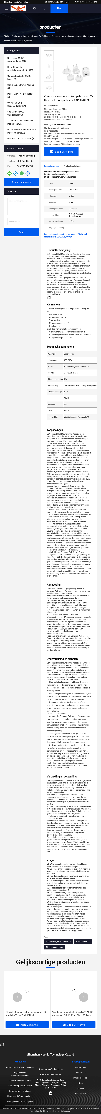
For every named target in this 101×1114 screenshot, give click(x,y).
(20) (20, 68)
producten (16, 36)
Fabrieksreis (81, 1073)
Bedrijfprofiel (80, 1067)
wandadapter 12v (83, 941)
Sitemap (80, 1088)
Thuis (6, 36)
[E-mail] (27, 173)
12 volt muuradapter (54, 947)
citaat (59, 8)
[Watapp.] (21, 173)
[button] (17, 997)
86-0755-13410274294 (87, 2)
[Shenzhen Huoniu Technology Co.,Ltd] (18, 8)
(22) (16, 60)
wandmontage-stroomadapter (58, 941)
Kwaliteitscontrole (80, 1078)
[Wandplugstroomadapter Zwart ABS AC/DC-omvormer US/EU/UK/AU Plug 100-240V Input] (73, 991)
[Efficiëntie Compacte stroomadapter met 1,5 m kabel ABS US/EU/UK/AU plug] (27, 991)
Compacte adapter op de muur (36, 36)
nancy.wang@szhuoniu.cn (59, 2)
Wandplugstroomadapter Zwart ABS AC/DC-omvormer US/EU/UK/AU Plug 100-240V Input (73, 1014)
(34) (16, 104)
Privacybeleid (80, 1094)
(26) (16, 113)
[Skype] (15, 173)
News (81, 1083)
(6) (20, 138)
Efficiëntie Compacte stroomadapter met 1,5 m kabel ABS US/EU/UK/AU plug (26, 1013)
